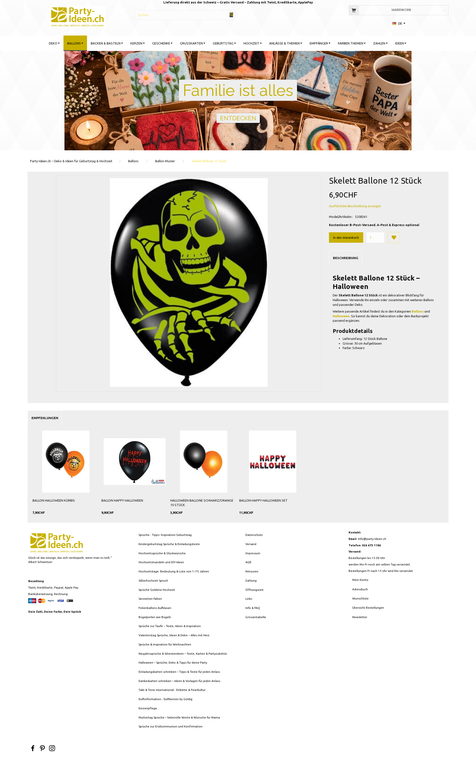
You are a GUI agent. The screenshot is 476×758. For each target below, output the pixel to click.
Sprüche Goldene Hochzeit (157, 589)
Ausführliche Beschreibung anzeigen (355, 206)
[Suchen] (231, 14)
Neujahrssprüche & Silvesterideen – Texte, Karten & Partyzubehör (183, 653)
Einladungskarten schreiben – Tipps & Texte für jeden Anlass (179, 671)
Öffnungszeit (254, 589)
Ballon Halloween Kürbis (53, 500)
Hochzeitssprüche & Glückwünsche (162, 553)
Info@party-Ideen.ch (372, 538)
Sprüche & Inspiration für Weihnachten (165, 644)
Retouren (251, 571)
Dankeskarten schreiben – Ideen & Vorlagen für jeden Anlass (179, 680)
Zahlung (251, 580)
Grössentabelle (255, 617)
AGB (248, 562)
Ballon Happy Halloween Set (263, 500)
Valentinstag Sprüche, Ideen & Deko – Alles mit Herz (174, 635)
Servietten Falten (150, 598)
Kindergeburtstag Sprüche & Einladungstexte (169, 544)
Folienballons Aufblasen (155, 607)
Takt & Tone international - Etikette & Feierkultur (172, 689)
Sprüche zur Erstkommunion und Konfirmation (171, 726)
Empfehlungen (44, 418)
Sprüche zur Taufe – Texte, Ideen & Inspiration (170, 626)
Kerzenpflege (148, 708)
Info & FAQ (252, 607)
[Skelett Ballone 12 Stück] (189, 282)
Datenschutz (254, 534)
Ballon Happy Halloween (122, 500)
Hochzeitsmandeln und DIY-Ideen (161, 562)
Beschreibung (345, 258)
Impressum (252, 553)
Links (248, 598)
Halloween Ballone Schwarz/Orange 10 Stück (201, 503)
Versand (250, 544)
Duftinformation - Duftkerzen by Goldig (165, 699)
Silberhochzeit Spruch (153, 580)
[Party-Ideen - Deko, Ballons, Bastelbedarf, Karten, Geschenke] (77, 16)
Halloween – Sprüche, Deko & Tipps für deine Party (173, 662)
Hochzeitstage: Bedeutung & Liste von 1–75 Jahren (174, 571)
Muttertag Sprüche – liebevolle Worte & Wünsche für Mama (179, 717)
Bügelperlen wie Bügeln (155, 617)
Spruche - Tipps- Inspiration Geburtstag (165, 534)
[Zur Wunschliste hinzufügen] (393, 237)
